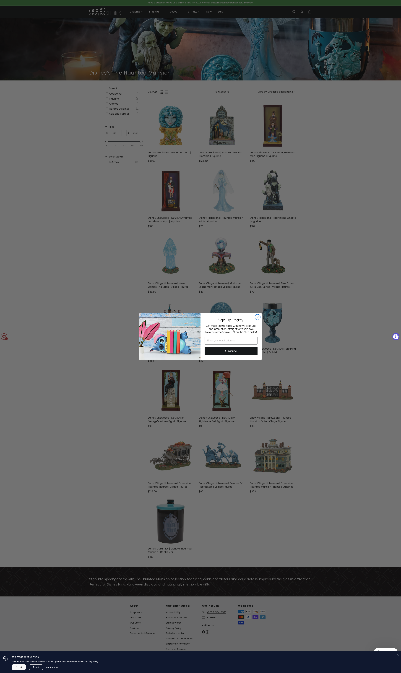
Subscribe (231, 351)
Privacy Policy (92, 661)
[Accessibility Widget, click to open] (395, 336)
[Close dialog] (257, 317)
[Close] (397, 654)
